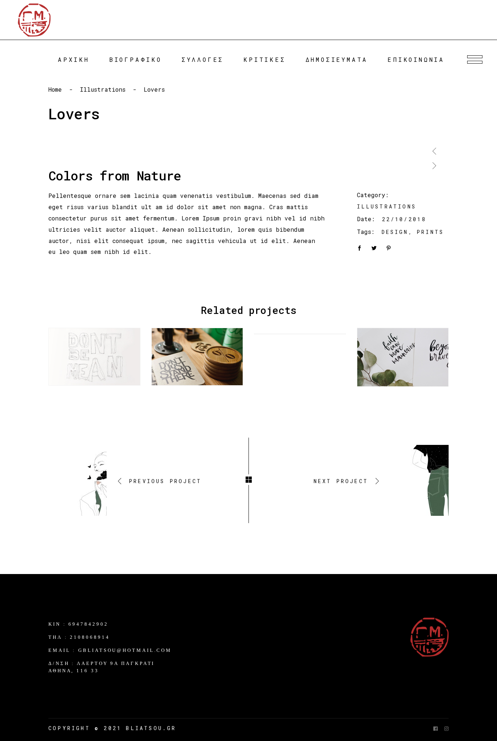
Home (55, 89)
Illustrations (103, 89)
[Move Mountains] (403, 357)
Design (395, 231)
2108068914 (90, 637)
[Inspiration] (197, 356)
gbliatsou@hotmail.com (125, 650)
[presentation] (434, 148)
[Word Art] (94, 356)
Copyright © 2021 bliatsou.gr (112, 728)
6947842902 (88, 624)
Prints (430, 231)
